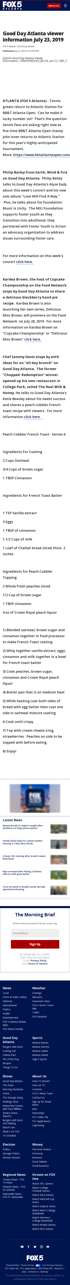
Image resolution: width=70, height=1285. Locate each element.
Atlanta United (40, 1055)
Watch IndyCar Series (44, 1206)
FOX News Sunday (13, 1029)
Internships (38, 1113)
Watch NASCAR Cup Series (43, 1200)
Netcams (37, 997)
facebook (28, 1247)
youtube (22, 1247)
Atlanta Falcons (40, 1046)
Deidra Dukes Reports (10, 1114)
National (7, 1001)
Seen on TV (38, 1085)
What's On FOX (11, 1131)
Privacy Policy (39, 960)
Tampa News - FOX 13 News (13, 1181)
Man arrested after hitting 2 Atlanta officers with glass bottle (22, 873)
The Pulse (8, 1085)
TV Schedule (9, 1135)
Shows (7, 1076)
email (48, 1247)
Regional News (14, 1175)
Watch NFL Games (42, 1183)
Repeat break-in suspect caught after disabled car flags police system (23, 827)
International (10, 1005)
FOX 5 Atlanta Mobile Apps (14, 1023)
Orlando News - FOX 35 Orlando (14, 1188)
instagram (41, 1247)
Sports (37, 1038)
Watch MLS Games (42, 1228)
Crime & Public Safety (15, 997)
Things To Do (10, 1067)
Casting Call (9, 1050)
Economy (37, 1153)
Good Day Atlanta (25, 46)
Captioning (38, 1125)
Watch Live (54, 6)
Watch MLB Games (43, 1195)
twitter (35, 1247)
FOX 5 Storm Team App (43, 1007)
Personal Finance (41, 1149)
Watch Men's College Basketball (43, 1212)
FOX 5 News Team (42, 1093)
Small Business (40, 1165)
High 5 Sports (39, 1059)
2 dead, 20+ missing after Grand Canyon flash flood (24, 857)
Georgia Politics (11, 1153)
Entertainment (10, 1017)
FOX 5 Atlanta (9, 46)
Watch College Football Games (41, 1189)
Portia (6, 1093)
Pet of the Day (11, 1059)
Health (6, 1013)
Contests (37, 1089)
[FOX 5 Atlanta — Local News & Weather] (12, 5)
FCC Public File (40, 1117)
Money (37, 1144)
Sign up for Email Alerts (41, 1103)
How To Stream (41, 1081)
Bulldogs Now (10, 1101)
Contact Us (38, 1097)
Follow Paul (9, 1055)
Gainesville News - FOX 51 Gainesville (13, 1195)
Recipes (7, 1063)
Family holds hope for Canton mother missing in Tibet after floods (23, 842)
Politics (7, 1009)
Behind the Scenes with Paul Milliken (13, 1107)
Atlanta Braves (40, 1042)
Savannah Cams (41, 1001)
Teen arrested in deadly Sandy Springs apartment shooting (24, 888)
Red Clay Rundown (13, 1089)
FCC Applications (41, 1121)
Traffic (35, 1012)
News (7, 988)
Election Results (11, 1157)
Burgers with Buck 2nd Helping (13, 1122)
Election (9, 1144)
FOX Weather (39, 1016)
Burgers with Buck (13, 1046)
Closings (36, 993)
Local (6, 993)
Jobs (34, 1108)
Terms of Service (37, 963)
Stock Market (39, 1161)
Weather (39, 988)
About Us (39, 1076)
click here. (25, 261)
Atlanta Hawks (40, 1050)
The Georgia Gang (13, 1097)
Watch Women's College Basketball (42, 1219)
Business (37, 1157)
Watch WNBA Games (44, 1224)
